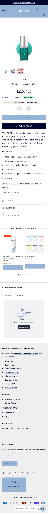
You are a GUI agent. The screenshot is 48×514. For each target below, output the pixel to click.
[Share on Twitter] (12, 192)
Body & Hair (33, 353)
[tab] (8, 295)
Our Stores (9, 365)
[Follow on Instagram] (9, 473)
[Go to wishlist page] (43, 9)
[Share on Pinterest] (15, 192)
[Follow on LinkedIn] (34, 473)
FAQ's (7, 416)
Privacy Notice (11, 387)
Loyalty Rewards (12, 372)
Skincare (17, 353)
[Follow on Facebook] (3, 473)
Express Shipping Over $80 (23, 2)
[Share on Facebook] (8, 192)
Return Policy (10, 403)
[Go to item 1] (5, 71)
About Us (9, 361)
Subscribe (10, 463)
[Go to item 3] (20, 71)
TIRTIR (24, 79)
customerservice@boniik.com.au (16, 428)
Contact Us (10, 413)
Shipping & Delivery (13, 399)
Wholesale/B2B (11, 376)
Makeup (24, 353)
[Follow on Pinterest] (15, 473)
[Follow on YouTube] (22, 473)
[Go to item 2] (13, 71)
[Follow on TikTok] (28, 473)
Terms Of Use (11, 384)
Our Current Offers (13, 369)
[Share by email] (18, 192)
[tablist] (24, 295)
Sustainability (11, 380)
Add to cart (24, 117)
